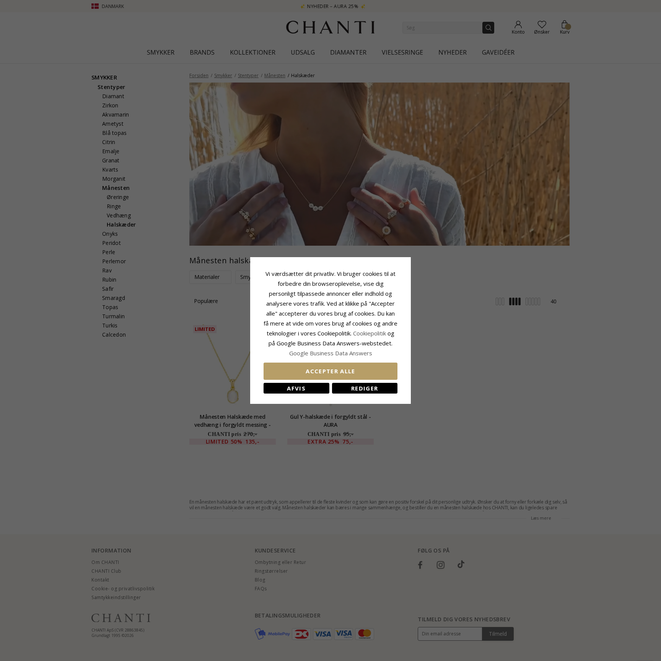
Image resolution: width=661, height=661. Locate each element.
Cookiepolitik (369, 333)
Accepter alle (330, 371)
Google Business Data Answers (330, 353)
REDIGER (364, 388)
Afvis (296, 388)
